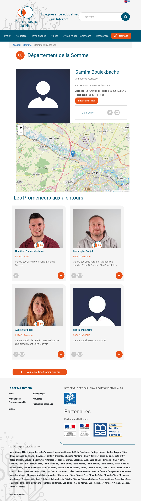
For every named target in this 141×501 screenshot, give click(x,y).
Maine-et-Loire (83, 471)
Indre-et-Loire (94, 467)
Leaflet (108, 191)
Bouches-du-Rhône (25, 456)
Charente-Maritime (73, 456)
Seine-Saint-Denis (123, 479)
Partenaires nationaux (43, 404)
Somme (27, 45)
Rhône (45, 479)
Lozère (71, 471)
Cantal (49, 456)
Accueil (17, 45)
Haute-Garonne (51, 464)
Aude (109, 452)
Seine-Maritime (106, 479)
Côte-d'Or (119, 456)
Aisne (17, 452)
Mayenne (113, 471)
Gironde (13, 464)
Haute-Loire (65, 464)
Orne (79, 475)
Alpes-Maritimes (62, 452)
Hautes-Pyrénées (32, 467)
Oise (73, 475)
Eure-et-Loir (95, 460)
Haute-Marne (79, 464)
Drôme (69, 460)
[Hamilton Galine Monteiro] (39, 228)
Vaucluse (98, 483)
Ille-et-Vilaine (73, 467)
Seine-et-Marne (89, 479)
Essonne (78, 460)
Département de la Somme (58, 55)
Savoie (77, 479)
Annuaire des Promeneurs (77, 36)
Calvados (40, 456)
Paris (86, 475)
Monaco (31, 475)
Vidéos (54, 36)
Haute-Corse (36, 464)
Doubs (61, 460)
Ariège (95, 452)
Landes (119, 467)
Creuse (28, 460)
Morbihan (41, 475)
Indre (83, 467)
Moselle (51, 475)
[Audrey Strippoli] (39, 307)
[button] (73, 153)
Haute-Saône (93, 464)
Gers (122, 460)
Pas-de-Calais (96, 475)
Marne (104, 471)
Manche (95, 471)
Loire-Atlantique (30, 471)
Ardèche (75, 452)
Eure (86, 460)
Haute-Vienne (121, 464)
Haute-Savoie (107, 464)
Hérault (61, 467)
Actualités (21, 36)
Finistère (107, 460)
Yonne (12, 487)
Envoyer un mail (86, 100)
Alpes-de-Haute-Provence (40, 452)
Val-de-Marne (80, 483)
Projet (7, 36)
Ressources (102, 36)
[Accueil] (25, 16)
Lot (48, 471)
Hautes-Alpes (15, 467)
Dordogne (51, 460)
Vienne (116, 483)
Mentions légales (17, 494)
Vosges (125, 483)
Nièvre (60, 475)
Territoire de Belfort (52, 483)
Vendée (108, 483)
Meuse (22, 475)
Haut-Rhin (23, 464)
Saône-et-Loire (57, 479)
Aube (102, 452)
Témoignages (39, 36)
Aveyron (117, 452)
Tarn (22, 483)
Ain (11, 452)
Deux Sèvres (38, 460)
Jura (111, 467)
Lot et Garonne (59, 471)
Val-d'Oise (67, 483)
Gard (115, 460)
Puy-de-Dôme (111, 475)
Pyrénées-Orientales (31, 479)
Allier (24, 452)
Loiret (42, 471)
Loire (18, 471)
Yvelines (21, 487)
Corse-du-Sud (106, 456)
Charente (59, 456)
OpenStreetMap (116, 191)
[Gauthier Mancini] (97, 307)
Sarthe (69, 479)
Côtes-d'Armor (16, 460)
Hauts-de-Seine (49, 467)
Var (90, 483)
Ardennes (85, 452)
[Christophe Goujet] (97, 228)
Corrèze (93, 456)
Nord (67, 475)
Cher (86, 456)
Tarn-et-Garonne (33, 483)
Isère (105, 467)
